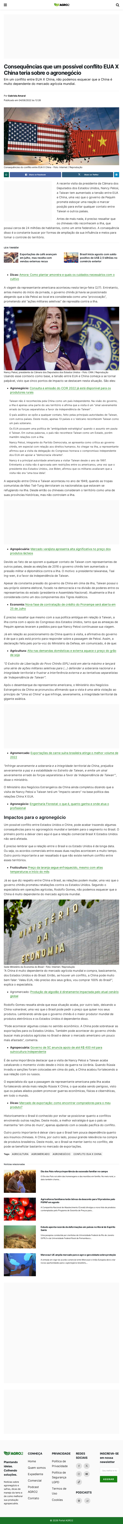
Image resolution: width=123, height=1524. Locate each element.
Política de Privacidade (60, 1464)
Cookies (57, 1500)
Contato (33, 1498)
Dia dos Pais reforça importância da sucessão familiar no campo (74, 1171)
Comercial (34, 1480)
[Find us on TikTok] (79, 1482)
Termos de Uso (59, 1491)
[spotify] (79, 1501)
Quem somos (37, 1467)
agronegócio (61, 1154)
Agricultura (20, 1154)
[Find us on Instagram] (79, 1474)
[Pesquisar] (117, 5)
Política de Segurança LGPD (59, 1477)
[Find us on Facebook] (79, 1466)
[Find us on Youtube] (87, 1474)
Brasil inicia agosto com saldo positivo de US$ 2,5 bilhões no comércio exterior (98, 258)
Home (32, 1461)
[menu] (5, 5)
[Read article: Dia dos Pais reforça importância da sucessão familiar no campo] (20, 1181)
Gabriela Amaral (17, 95)
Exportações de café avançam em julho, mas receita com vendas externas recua (38, 258)
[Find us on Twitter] (87, 1466)
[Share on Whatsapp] (6, 174)
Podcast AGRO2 (33, 1489)
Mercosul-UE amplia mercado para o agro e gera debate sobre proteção (78, 1254)
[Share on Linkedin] (116, 174)
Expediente (35, 1474)
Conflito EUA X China (88, 1154)
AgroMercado (40, 1154)
